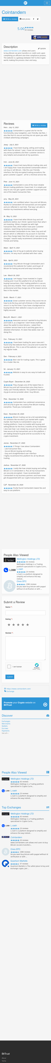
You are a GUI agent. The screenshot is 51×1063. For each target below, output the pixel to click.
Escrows (5, 728)
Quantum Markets (18, 860)
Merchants (6, 724)
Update (42, 48)
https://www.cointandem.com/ (19, 689)
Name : (8, 607)
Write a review (11, 19)
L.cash (20, 568)
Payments (5, 731)
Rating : (9, 619)
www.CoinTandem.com (13, 51)
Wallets (5, 726)
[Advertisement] (25, 92)
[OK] (18, 625)
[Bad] (14, 625)
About (4, 1058)
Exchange (10, 691)
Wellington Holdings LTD (28, 558)
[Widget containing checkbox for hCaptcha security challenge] (23, 666)
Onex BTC (22, 581)
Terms (4, 1061)
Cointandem (16, 837)
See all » (5, 733)
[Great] (28, 625)
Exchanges (6, 721)
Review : (9, 633)
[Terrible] (9, 625)
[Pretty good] (23, 625)
